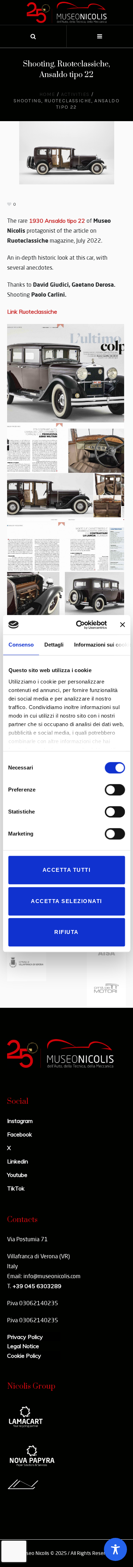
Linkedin (17, 1161)
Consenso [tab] (20, 645)
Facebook (19, 1134)
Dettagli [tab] (53, 645)
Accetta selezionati (66, 901)
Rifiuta (66, 932)
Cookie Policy (24, 1355)
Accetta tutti (67, 870)
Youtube (17, 1174)
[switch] (115, 789)
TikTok (15, 1188)
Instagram (20, 1120)
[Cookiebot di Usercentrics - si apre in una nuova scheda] (79, 624)
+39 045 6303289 (36, 1286)
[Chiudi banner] (122, 624)
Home (47, 94)
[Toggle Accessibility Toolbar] (115, 1549)
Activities (75, 94)
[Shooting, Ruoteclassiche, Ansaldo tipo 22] (66, 152)
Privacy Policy (25, 1336)
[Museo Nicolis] (66, 12)
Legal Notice (23, 1346)
